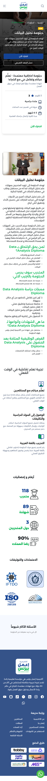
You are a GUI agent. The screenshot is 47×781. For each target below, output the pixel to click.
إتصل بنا (41, 723)
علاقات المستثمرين (36, 727)
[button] (4, 6)
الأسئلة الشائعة (16, 735)
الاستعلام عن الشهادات (35, 731)
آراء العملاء (17, 727)
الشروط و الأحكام (16, 731)
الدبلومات (30, 23)
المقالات (19, 723)
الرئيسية (40, 23)
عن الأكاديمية (39, 719)
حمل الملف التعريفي (23, 63)
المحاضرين (18, 719)
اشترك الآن (36, 126)
